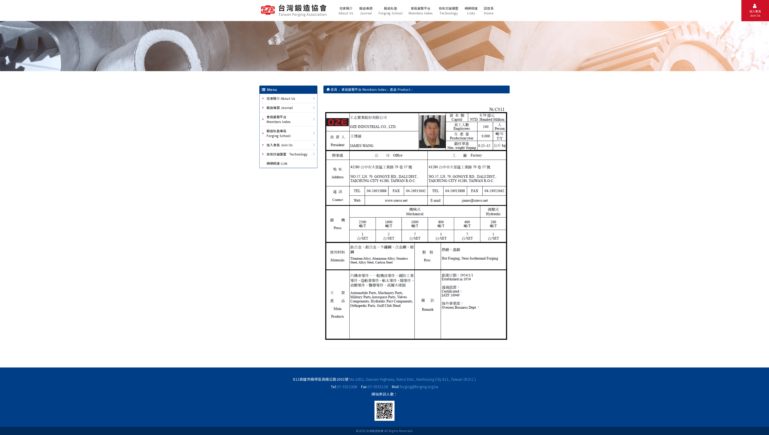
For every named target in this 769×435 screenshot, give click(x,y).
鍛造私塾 (390, 10)
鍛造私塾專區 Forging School (279, 133)
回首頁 (489, 10)
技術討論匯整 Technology (287, 154)
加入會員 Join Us (280, 144)
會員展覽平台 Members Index (279, 119)
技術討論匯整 (449, 10)
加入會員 (755, 13)
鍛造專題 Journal (280, 107)
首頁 (333, 89)
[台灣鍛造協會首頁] (294, 9)
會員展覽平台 (421, 10)
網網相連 (471, 10)
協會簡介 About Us (281, 98)
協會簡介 (346, 10)
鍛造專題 (365, 10)
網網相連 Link (277, 163)
